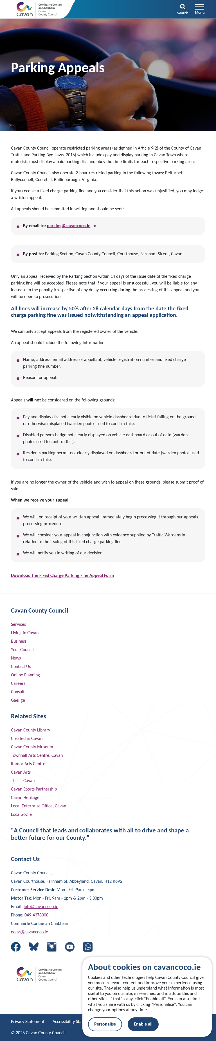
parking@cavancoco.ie (68, 226)
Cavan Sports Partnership (34, 789)
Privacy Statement (27, 1022)
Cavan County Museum (32, 747)
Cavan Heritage (25, 798)
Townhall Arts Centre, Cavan (37, 755)
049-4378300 (36, 915)
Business (18, 641)
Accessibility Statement (74, 1022)
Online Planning (25, 675)
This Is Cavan (23, 781)
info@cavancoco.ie (41, 907)
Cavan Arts (21, 772)
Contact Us (21, 667)
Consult (17, 692)
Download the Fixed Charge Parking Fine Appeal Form (62, 575)
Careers (18, 683)
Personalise (105, 1024)
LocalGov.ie (21, 814)
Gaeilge (18, 700)
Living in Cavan (25, 633)
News (16, 658)
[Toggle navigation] (200, 9)
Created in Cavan (26, 739)
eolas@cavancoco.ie (29, 932)
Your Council (22, 650)
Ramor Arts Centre (28, 764)
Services (18, 624)
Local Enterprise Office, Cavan (38, 806)
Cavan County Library (30, 730)
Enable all (143, 1024)
